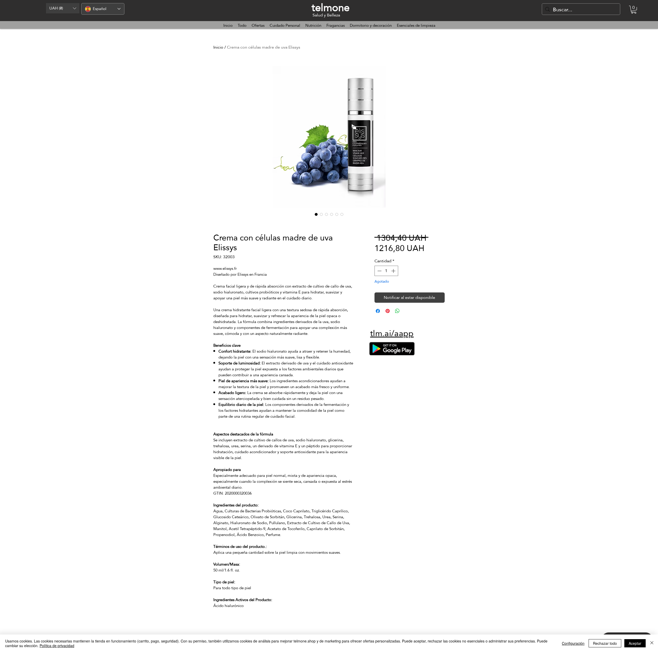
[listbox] (62, 8)
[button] (62, 8)
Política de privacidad (57, 645)
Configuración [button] (573, 643)
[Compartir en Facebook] (378, 311)
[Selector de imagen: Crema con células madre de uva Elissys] (316, 214)
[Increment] (393, 271)
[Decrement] (378, 271)
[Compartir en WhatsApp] (397, 311)
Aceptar (635, 643)
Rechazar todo (605, 643)
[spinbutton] (386, 271)
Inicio (218, 47)
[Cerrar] (652, 643)
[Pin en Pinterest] (388, 311)
